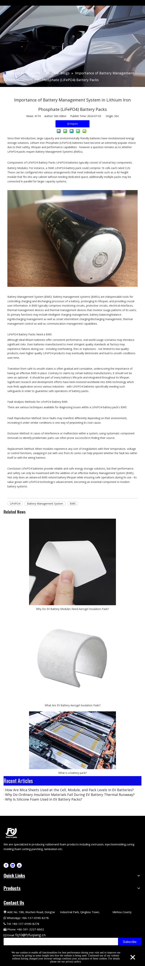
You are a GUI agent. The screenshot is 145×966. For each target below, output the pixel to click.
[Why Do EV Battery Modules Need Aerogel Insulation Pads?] (72, 562)
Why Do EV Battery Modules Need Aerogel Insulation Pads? (72, 609)
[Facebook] (6, 865)
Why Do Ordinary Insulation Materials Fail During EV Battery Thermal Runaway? (70, 794)
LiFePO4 (15, 503)
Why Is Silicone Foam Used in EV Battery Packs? (43, 799)
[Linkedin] (12, 865)
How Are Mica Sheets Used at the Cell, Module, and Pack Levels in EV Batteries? (69, 790)
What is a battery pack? (72, 773)
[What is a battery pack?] (72, 740)
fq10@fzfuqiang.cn (30, 935)
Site (116, 116)
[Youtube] (19, 865)
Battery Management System (45, 503)
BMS (73, 503)
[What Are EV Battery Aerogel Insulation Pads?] (72, 658)
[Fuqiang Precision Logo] (12, 832)
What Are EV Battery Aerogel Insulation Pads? (72, 705)
